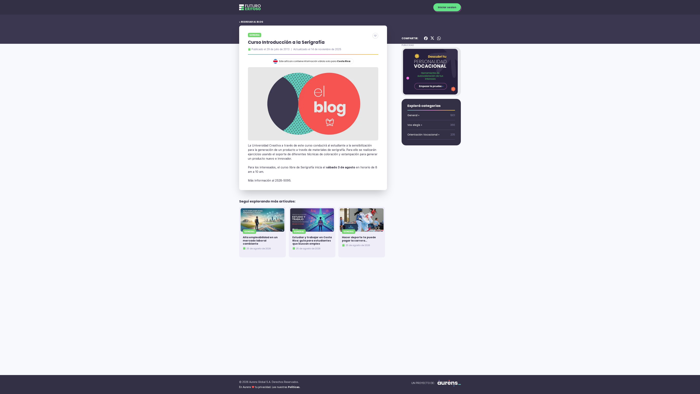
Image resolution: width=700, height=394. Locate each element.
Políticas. (294, 387)
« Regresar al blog (251, 21)
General (254, 34)
